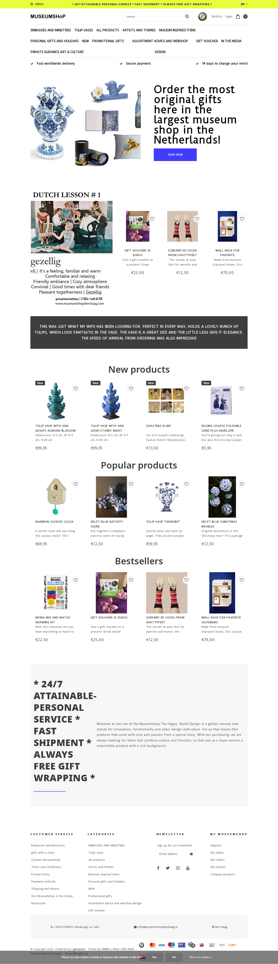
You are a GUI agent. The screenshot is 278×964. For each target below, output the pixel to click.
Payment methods (43, 881)
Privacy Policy (40, 874)
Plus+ (116, 949)
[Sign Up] (191, 854)
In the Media (231, 41)
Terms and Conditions (46, 867)
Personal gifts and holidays (55, 41)
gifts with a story (43, 852)
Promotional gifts (108, 41)
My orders (217, 852)
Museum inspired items (177, 30)
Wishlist (217, 16)
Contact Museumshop (45, 859)
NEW (85, 41)
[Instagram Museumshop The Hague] (178, 868)
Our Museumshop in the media (52, 896)
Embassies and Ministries (48, 845)
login (229, 16)
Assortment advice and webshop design (160, 46)
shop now (175, 154)
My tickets (218, 859)
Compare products (223, 874)
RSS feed (128, 949)
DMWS (106, 949)
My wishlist (218, 867)
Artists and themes (139, 30)
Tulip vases (83, 30)
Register (216, 845)
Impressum (38, 903)
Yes (154, 957)
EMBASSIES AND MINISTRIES (51, 30)
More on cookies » (201, 957)
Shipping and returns (45, 888)
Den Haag (220, 927)
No (174, 957)
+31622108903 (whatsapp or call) (76, 927)
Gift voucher (207, 41)
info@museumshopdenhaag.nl (157, 927)
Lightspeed (78, 949)
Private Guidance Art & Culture (57, 52)
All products (107, 30)
